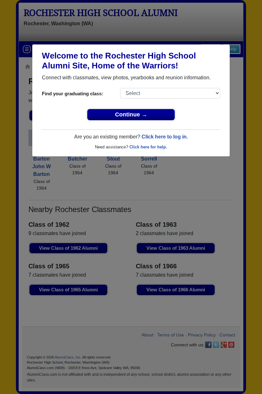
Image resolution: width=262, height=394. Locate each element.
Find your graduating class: (72, 93)
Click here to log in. (165, 136)
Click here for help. (148, 147)
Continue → (131, 114)
